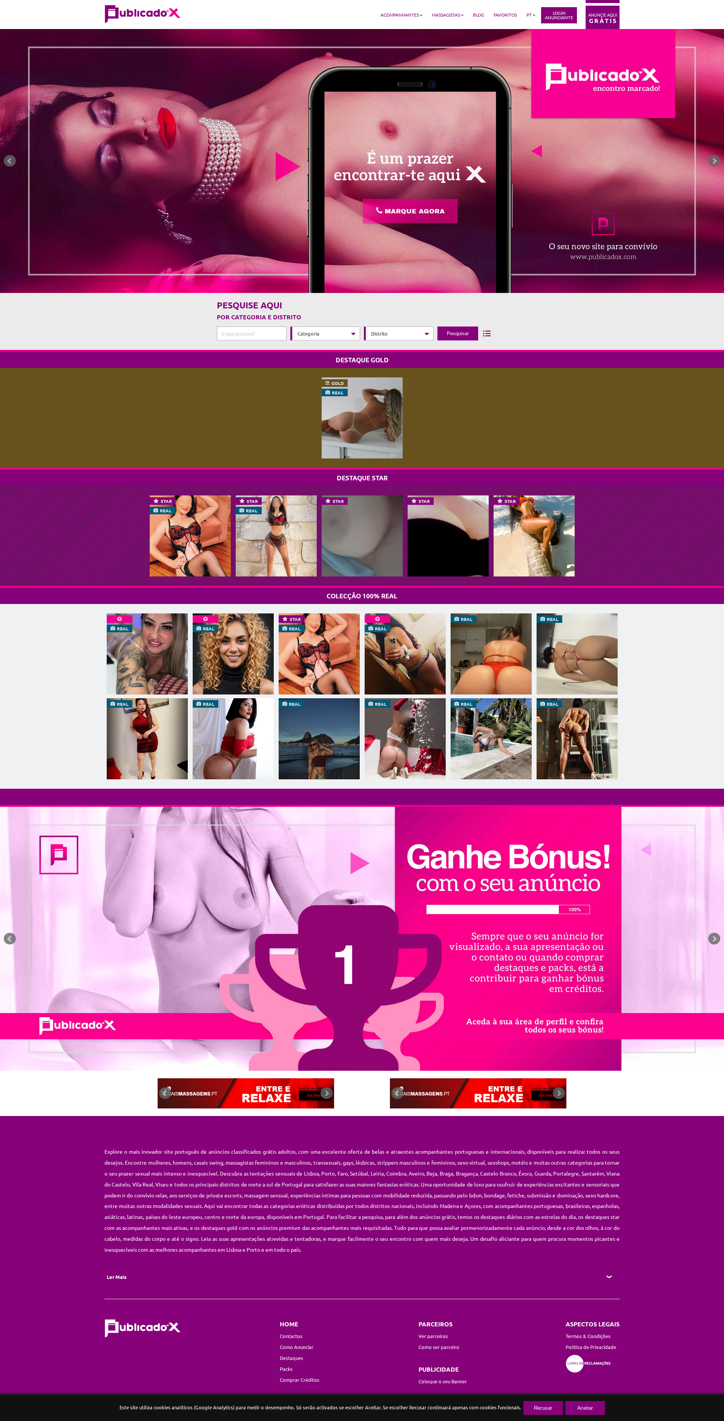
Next (714, 161)
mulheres (159, 1162)
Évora (525, 1173)
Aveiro (416, 1173)
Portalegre (566, 1173)
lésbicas (365, 1162)
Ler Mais (116, 1277)
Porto (328, 1173)
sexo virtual (471, 1162)
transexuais (327, 1162)
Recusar (543, 1408)
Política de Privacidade (591, 1347)
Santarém (592, 1173)
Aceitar (585, 1408)
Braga (446, 1173)
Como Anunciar (296, 1347)
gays (348, 1162)
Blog (478, 15)
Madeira (449, 1205)
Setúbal (359, 1173)
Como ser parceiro (439, 1347)
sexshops (498, 1162)
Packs (286, 1369)
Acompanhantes (399, 15)
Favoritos (505, 15)
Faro (342, 1173)
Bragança (467, 1173)
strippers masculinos (401, 1162)
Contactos (291, 1336)
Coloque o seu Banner (443, 1381)
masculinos (297, 1162)
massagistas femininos (252, 1162)
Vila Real (142, 1184)
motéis (519, 1162)
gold (337, 383)
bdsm (475, 1195)
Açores (473, 1205)
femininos (443, 1162)
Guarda (542, 1173)
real (338, 392)
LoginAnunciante (559, 15)
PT (529, 15)
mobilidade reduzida (407, 1195)
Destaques (291, 1358)
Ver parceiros (433, 1336)
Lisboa (311, 1173)
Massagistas (446, 15)
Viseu (162, 1184)
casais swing (208, 1162)
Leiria (377, 1173)
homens (182, 1162)
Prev (10, 161)
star (166, 501)
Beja (431, 1173)
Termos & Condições (588, 1336)
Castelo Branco (498, 1173)
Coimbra (396, 1173)
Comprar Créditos (299, 1380)
